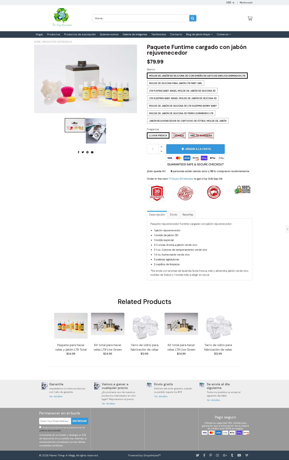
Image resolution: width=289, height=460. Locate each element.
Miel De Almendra (201, 135)
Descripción (157, 214)
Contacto (176, 34)
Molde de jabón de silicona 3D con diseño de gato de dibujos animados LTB (197, 75)
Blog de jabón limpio (198, 34)
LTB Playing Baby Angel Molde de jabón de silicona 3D (182, 90)
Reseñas (187, 214)
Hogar (39, 34)
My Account (246, 3)
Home (37, 41)
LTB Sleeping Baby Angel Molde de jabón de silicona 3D (183, 98)
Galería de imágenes (135, 34)
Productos (53, 34)
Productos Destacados (57, 41)
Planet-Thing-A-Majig (62, 455)
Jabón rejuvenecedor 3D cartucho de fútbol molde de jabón (187, 120)
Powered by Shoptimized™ (144, 455)
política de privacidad (50, 430)
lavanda (179, 135)
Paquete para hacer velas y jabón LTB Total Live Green (71, 347)
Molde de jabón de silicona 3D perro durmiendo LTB (181, 113)
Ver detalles (56, 396)
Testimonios (158, 34)
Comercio (223, 34)
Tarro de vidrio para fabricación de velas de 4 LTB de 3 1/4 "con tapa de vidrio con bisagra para (144, 347)
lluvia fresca (158, 135)
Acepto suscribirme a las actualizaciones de (62, 429)
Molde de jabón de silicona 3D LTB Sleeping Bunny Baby (183, 105)
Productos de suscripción (80, 34)
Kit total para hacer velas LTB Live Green (108, 347)
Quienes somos (109, 34)
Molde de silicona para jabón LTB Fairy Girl (175, 83)
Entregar (80, 421)
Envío (173, 214)
